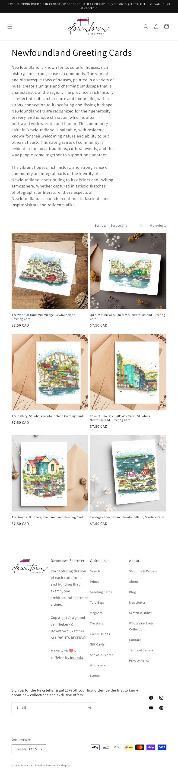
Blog (132, 592)
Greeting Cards (101, 592)
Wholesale (97, 665)
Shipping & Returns (143, 571)
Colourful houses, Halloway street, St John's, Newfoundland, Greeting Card (120, 418)
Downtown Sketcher (33, 765)
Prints (94, 582)
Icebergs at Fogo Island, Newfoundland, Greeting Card (127, 517)
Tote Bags (97, 602)
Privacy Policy (139, 660)
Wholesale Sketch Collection (142, 626)
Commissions (100, 634)
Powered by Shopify (58, 765)
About (133, 582)
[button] (10, 27)
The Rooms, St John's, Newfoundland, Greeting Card (47, 517)
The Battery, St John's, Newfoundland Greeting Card (47, 416)
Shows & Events (101, 655)
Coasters (96, 623)
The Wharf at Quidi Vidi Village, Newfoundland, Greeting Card (44, 317)
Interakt (76, 657)
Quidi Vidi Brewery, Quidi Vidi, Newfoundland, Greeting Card (127, 317)
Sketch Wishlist (140, 613)
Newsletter (137, 602)
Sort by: (100, 225)
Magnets (96, 613)
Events (95, 675)
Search (95, 571)
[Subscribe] (90, 707)
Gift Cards (97, 644)
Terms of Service (141, 650)
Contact (135, 640)
